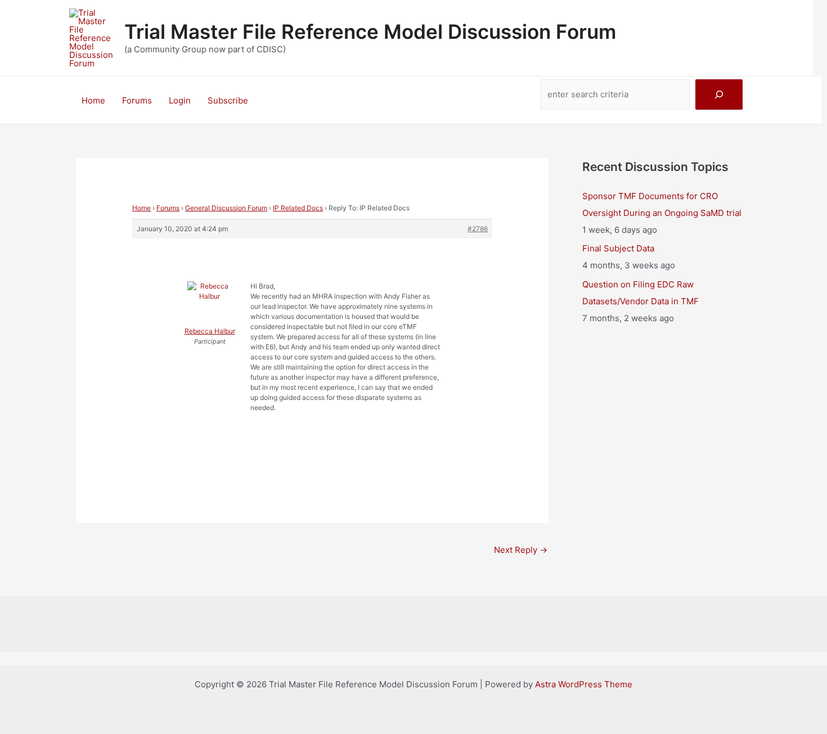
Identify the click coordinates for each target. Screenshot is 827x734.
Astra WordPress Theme (583, 684)
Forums (137, 100)
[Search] (719, 94)
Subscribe (228, 100)
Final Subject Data (618, 248)
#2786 (478, 228)
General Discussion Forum (226, 208)
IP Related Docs (298, 208)
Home (93, 100)
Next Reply (520, 549)
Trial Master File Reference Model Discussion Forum (370, 31)
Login (180, 100)
